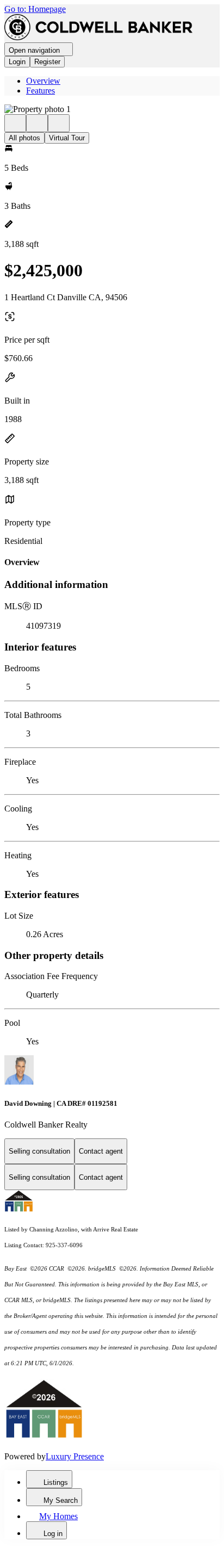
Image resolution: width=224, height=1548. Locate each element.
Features (40, 90)
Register (47, 62)
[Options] (15, 123)
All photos (24, 138)
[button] (112, 109)
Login (17, 62)
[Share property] (59, 123)
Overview (43, 80)
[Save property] (37, 123)
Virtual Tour (67, 138)
